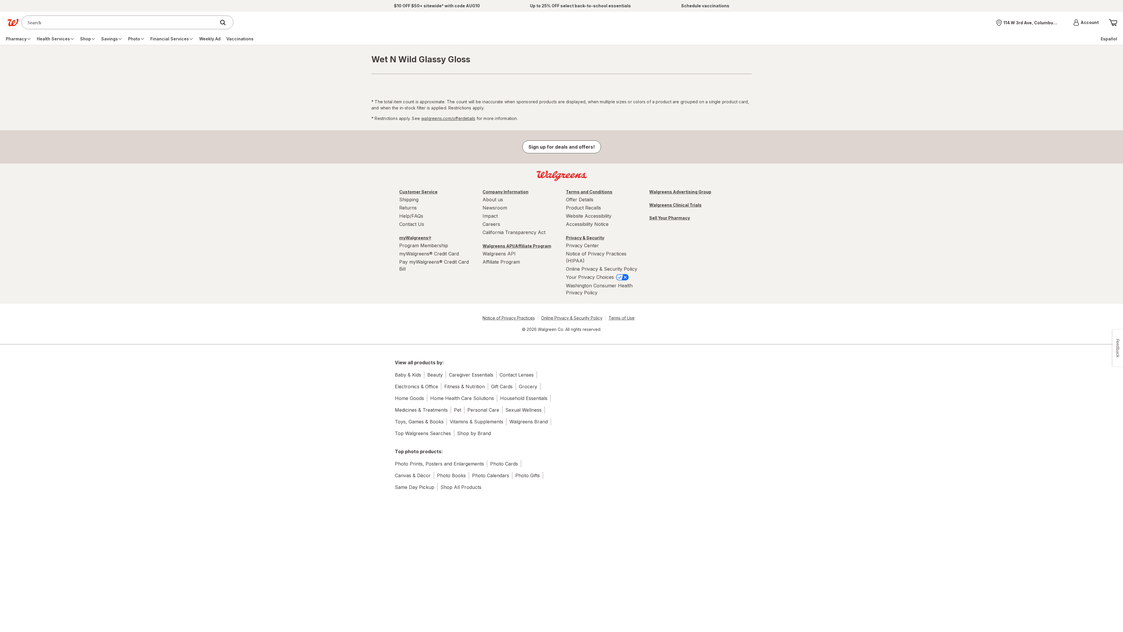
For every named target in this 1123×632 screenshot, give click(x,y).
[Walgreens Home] (12, 22)
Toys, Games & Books (419, 422)
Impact (490, 216)
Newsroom (495, 208)
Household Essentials (523, 398)
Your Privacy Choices (590, 277)
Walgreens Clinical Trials (675, 204)
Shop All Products (460, 487)
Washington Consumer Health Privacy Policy (599, 289)
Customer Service (418, 191)
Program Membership (423, 245)
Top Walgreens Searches (423, 433)
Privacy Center (582, 245)
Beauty (435, 375)
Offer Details (579, 199)
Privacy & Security (585, 237)
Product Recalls (583, 208)
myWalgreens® (415, 237)
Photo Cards (504, 464)
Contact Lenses (517, 375)
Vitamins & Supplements (476, 422)
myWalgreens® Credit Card (429, 254)
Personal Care (483, 410)
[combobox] (120, 22)
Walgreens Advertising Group (680, 191)
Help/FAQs (411, 216)
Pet (457, 410)
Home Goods (409, 398)
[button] (1086, 22)
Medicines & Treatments (421, 410)
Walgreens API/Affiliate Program (517, 245)
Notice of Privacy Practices (509, 317)
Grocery (528, 386)
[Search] (225, 22)
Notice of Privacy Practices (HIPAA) (596, 257)
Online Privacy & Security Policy (601, 269)
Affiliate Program (501, 262)
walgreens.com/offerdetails (448, 118)
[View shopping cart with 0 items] (1113, 22)
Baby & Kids (408, 375)
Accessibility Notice (587, 224)
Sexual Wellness (523, 410)
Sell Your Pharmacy (669, 217)
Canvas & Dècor (413, 475)
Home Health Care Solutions (462, 398)
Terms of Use (622, 317)
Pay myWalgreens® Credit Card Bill (434, 265)
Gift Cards (502, 386)
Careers (491, 224)
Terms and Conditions (589, 191)
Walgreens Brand (528, 422)
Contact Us (411, 224)
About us (493, 199)
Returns (408, 208)
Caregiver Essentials (471, 375)
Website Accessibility (589, 216)
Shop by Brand (474, 433)
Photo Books (451, 475)
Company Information (505, 191)
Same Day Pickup (414, 487)
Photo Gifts (527, 475)
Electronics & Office (416, 386)
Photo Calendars (490, 475)
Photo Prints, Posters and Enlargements (439, 464)
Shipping (408, 199)
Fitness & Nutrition (464, 386)
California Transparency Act (514, 232)
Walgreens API (499, 254)
